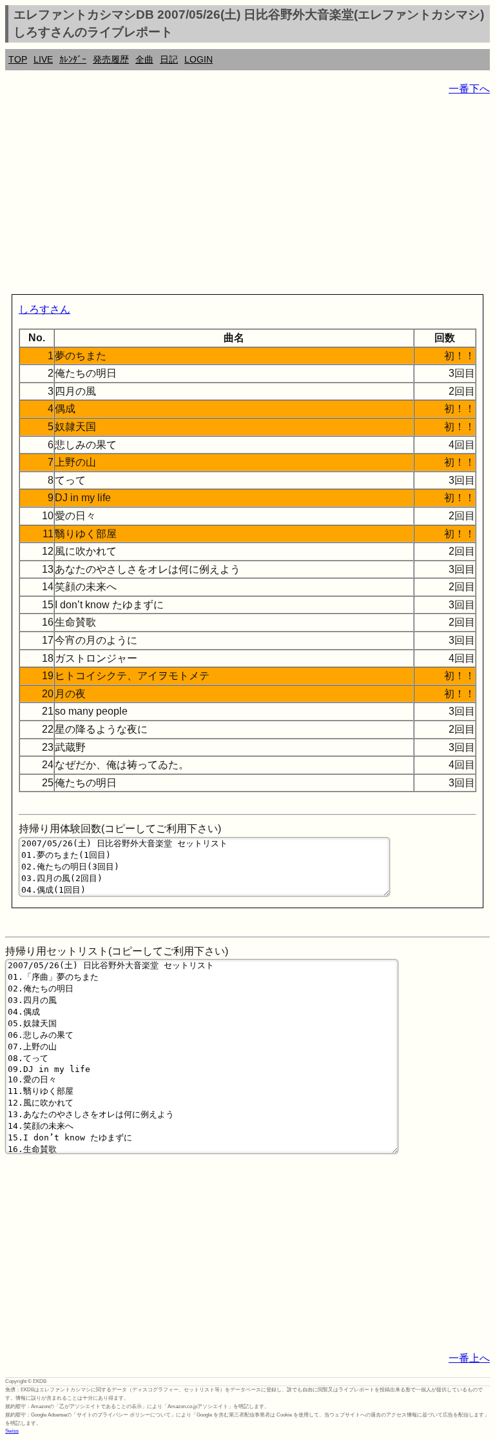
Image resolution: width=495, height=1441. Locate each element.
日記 (169, 59)
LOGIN (198, 59)
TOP (17, 59)
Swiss (12, 1431)
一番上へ (469, 1358)
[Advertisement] (247, 197)
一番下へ (469, 88)
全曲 (144, 59)
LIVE (43, 59)
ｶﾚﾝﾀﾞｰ (72, 59)
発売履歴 (111, 59)
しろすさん (44, 309)
